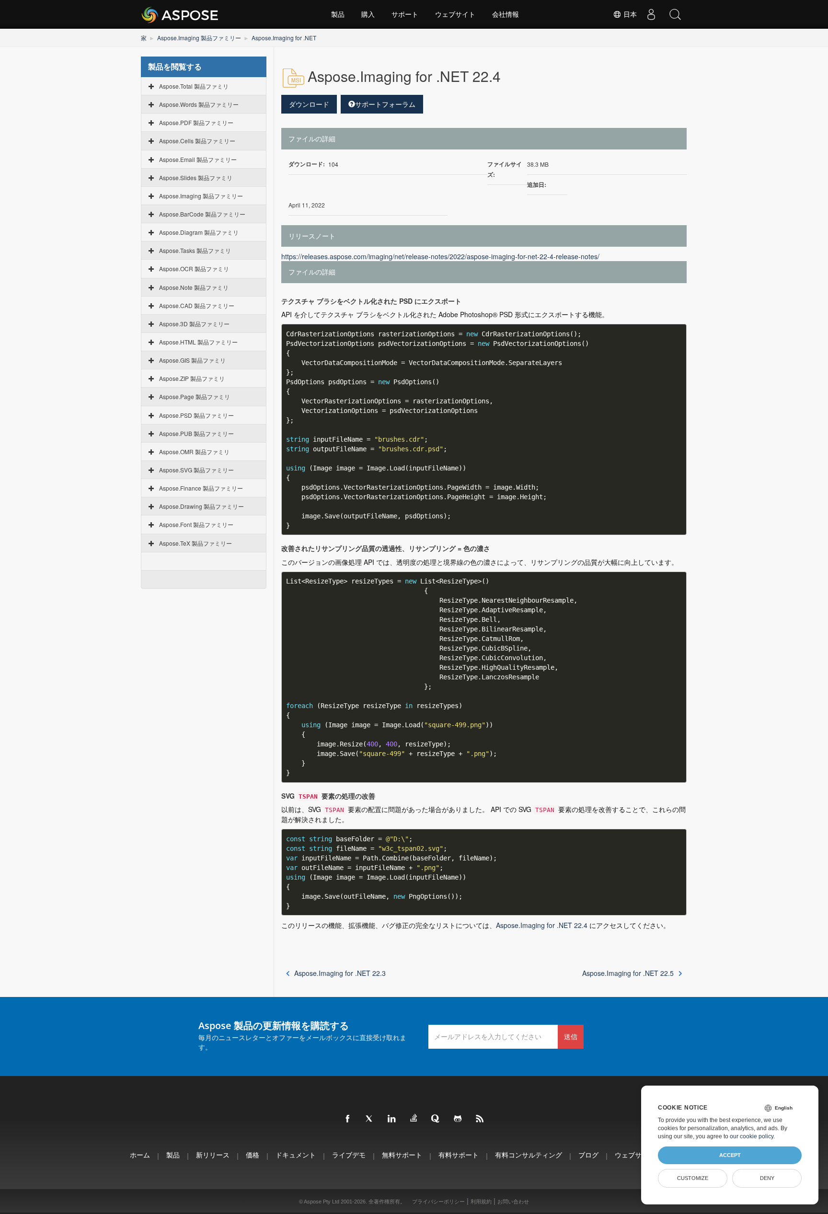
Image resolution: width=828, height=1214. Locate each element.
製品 (338, 14)
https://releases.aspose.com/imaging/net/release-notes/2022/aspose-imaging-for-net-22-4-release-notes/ (440, 256)
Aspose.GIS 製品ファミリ (192, 360)
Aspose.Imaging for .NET (284, 38)
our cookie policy (751, 1136)
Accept (730, 1155)
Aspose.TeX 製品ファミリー (195, 543)
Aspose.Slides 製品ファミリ (195, 177)
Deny (767, 1178)
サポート (404, 14)
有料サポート (458, 1154)
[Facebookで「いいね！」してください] (348, 1119)
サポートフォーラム (385, 104)
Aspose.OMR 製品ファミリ (194, 451)
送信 (570, 1036)
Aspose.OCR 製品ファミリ (194, 268)
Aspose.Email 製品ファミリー (198, 159)
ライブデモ (349, 1154)
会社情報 (505, 14)
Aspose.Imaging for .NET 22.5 (628, 973)
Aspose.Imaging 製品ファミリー (199, 38)
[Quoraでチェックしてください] (436, 1119)
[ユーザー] (651, 14)
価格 (252, 1154)
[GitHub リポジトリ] (458, 1119)
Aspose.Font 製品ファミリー (196, 524)
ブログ (588, 1154)
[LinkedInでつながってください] (392, 1119)
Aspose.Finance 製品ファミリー (201, 488)
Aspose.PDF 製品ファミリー (196, 122)
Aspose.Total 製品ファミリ (194, 86)
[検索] (675, 14)
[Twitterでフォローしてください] (370, 1119)
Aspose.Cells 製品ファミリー (197, 141)
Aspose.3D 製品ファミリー (194, 324)
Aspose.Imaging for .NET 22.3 (340, 973)
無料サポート (402, 1154)
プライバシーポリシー (438, 1201)
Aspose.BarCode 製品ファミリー (202, 214)
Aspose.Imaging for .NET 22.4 (541, 925)
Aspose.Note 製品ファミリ (194, 287)
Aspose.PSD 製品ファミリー (196, 415)
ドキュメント (296, 1154)
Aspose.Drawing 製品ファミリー (201, 506)
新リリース (213, 1154)
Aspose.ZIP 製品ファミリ (192, 378)
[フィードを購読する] (480, 1119)
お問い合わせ (513, 1201)
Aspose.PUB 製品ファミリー (196, 433)
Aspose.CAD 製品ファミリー (196, 305)
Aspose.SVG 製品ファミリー (196, 470)
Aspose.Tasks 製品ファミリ (195, 250)
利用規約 (481, 1201)
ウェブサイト (455, 14)
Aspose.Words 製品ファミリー (199, 104)
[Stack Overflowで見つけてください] (414, 1118)
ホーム (140, 1154)
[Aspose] (180, 14)
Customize (692, 1178)
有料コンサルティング (528, 1154)
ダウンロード (309, 104)
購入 (368, 14)
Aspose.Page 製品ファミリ (194, 396)
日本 (629, 14)
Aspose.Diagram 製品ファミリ (199, 232)
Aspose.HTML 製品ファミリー (198, 342)
